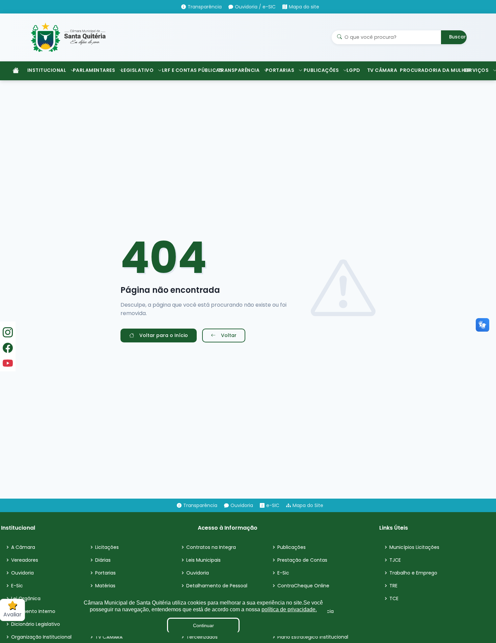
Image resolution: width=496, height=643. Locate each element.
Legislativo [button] (137, 70)
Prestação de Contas (302, 560)
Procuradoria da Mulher (428, 70)
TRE (393, 585)
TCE (393, 598)
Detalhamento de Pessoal (216, 585)
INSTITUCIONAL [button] (46, 70)
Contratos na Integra (211, 547)
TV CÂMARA (380, 70)
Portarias (105, 572)
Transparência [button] (238, 70)
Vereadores (24, 560)
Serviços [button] (476, 70)
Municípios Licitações (414, 547)
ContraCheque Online (303, 585)
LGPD (353, 70)
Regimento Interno (33, 611)
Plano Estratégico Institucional (312, 637)
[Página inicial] (12, 71)
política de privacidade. (289, 609)
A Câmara (23, 547)
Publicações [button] (321, 70)
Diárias (103, 560)
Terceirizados (202, 637)
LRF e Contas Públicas (186, 70)
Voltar (229, 335)
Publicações (291, 547)
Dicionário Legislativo (35, 624)
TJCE (395, 560)
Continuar (203, 625)
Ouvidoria (22, 572)
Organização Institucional (41, 637)
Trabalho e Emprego (413, 572)
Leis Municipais (203, 560)
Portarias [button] (280, 70)
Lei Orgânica (25, 598)
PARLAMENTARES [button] (93, 70)
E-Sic (17, 585)
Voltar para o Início (163, 335)
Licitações (107, 547)
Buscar (457, 37)
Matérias (105, 585)
